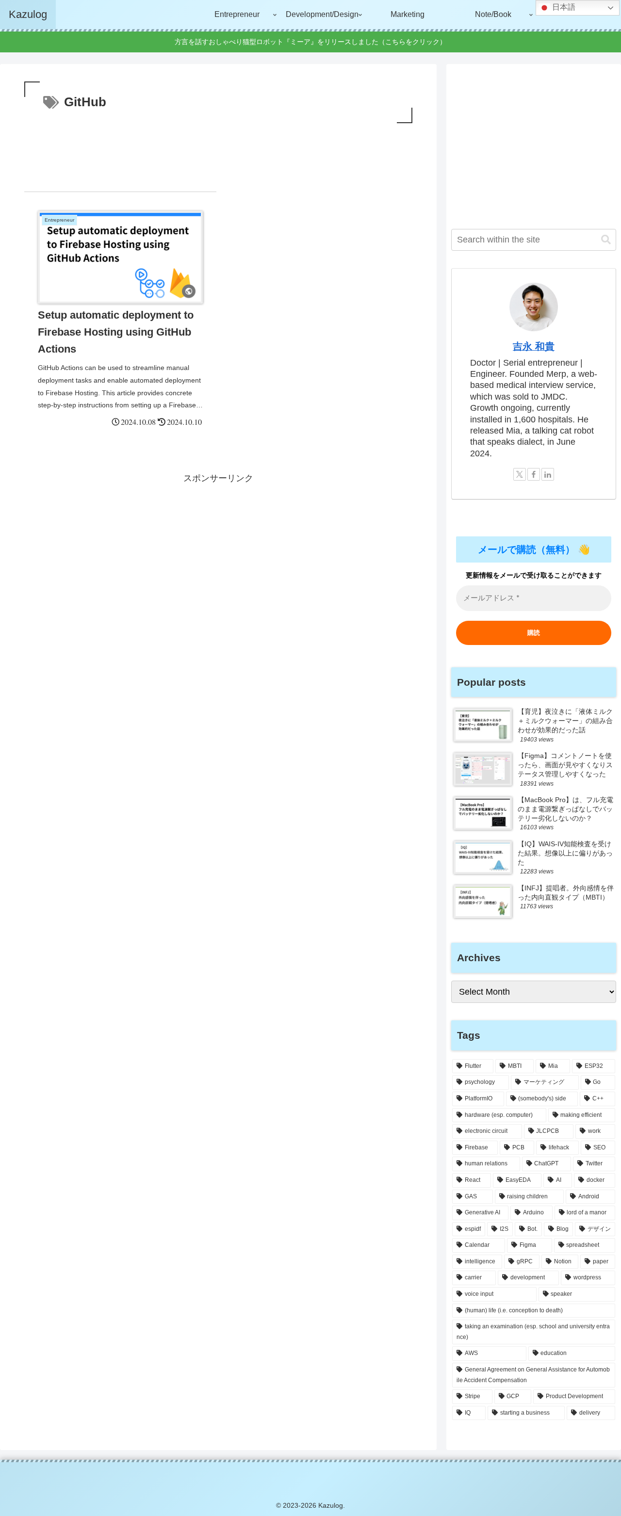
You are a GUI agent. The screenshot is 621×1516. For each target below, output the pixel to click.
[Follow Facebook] (533, 474)
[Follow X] (519, 474)
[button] (606, 239)
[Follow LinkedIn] (547, 474)
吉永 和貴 (534, 346)
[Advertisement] (218, 152)
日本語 (562, 7)
